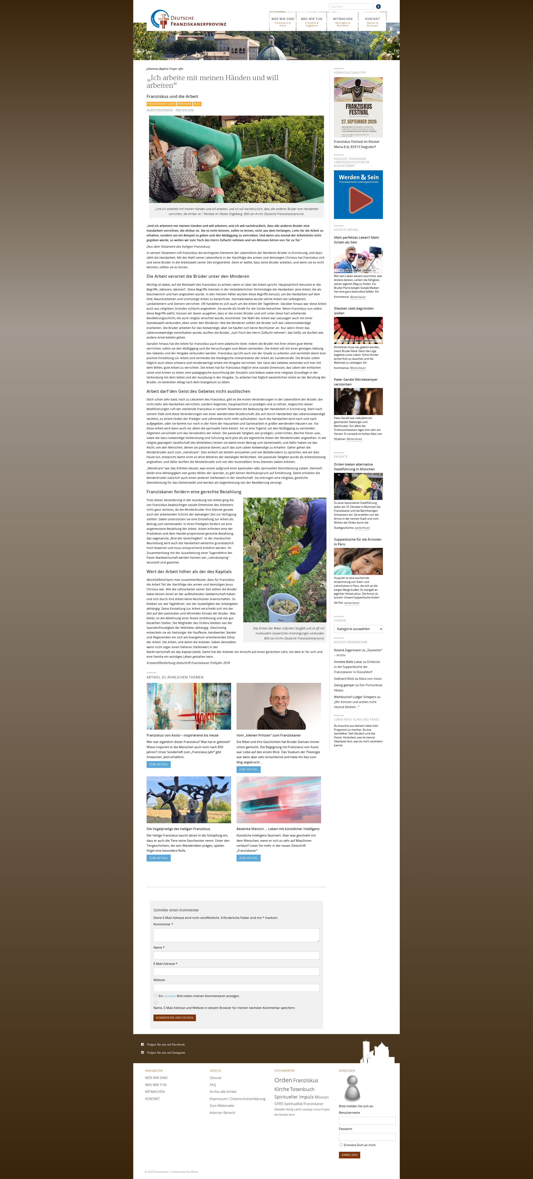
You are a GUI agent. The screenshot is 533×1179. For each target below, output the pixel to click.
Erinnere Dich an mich (359, 1145)
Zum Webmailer (222, 1105)
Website (159, 980)
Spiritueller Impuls (294, 1097)
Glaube (279, 1109)
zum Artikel (158, 764)
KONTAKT (372, 22)
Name (158, 947)
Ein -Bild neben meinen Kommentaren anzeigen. (199, 996)
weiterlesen (362, 528)
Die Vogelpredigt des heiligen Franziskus (178, 829)
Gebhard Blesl (344, 678)
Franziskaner (195, 19)
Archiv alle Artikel (223, 1091)
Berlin (292, 1114)
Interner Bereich (222, 1112)
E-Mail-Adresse (165, 963)
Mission (322, 1097)
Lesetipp (307, 1109)
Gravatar (170, 996)
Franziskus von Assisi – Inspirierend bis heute (182, 735)
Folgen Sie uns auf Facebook (166, 1044)
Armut (317, 1109)
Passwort (345, 1129)
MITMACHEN (343, 22)
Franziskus (185, 104)
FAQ (213, 1085)
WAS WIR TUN (312, 22)
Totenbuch (302, 1089)
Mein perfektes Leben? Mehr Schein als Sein (356, 240)
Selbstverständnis (160, 110)
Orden (283, 1080)
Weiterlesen (358, 297)
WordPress (192, 1171)
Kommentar (163, 924)
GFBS (279, 1103)
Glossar (216, 1077)
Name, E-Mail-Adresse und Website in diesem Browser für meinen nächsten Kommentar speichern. (224, 1008)
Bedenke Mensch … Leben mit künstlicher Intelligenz (278, 829)
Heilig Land (293, 1109)
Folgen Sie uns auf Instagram (166, 1052)
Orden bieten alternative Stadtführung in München (354, 466)
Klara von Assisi (370, 678)
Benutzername (349, 1112)
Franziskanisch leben (161, 104)
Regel (197, 104)
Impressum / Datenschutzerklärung (237, 1098)
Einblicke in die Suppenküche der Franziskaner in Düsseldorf (357, 667)
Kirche (281, 1089)
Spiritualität (293, 1103)
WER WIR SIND (282, 22)
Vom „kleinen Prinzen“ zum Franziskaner (269, 735)
